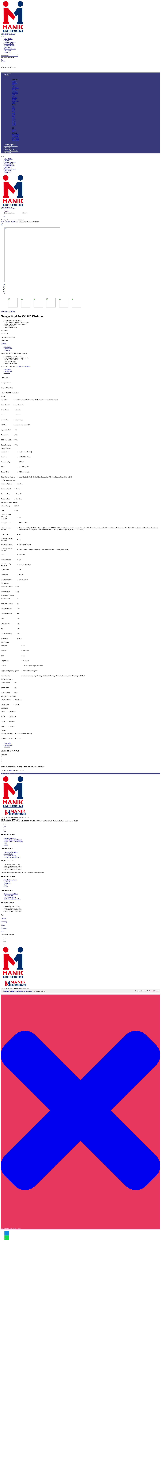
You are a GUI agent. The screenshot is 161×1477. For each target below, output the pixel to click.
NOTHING (15, 91)
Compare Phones (9, 45)
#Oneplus (3, 928)
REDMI (14, 99)
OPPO (13, 94)
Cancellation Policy (10, 855)
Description (7, 347)
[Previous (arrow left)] (3, 738)
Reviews (7, 350)
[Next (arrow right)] (157, 738)
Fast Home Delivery (10, 42)
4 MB (13, 113)
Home (2, 222)
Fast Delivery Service (10, 880)
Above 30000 (15, 140)
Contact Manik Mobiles (11, 151)
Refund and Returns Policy (12, 857)
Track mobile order (10, 49)
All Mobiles (7, 73)
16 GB (13, 121)
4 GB (13, 111)
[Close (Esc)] (159, 2)
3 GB (13, 109)
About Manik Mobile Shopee (13, 840)
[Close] (80, 1226)
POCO (13, 96)
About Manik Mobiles (11, 146)
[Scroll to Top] (1, 993)
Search (6, 211)
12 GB (13, 119)
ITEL (13, 86)
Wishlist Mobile (9, 44)
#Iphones (3, 918)
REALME (14, 98)
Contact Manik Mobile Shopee (13, 841)
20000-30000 (15, 138)
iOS (13, 131)
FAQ (5, 843)
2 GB (13, 108)
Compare (3, 343)
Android (14, 129)
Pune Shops (7, 47)
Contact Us (7, 52)
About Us (7, 881)
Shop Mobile (8, 39)
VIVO (13, 103)
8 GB (13, 118)
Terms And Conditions (11, 852)
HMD (13, 84)
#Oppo (3, 925)
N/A (13, 106)
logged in (11, 770)
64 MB (14, 124)
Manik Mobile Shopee (18, 991)
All (2, 311)
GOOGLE (14, 83)
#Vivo (2, 931)
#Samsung (4, 922)
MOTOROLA (15, 88)
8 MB (13, 116)
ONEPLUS (15, 93)
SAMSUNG (15, 101)
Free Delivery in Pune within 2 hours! (11, 1228)
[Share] (155, 2)
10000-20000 (15, 136)
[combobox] (9, 56)
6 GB (13, 114)
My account (7, 50)
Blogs (6, 845)
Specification (8, 348)
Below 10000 (15, 134)
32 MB (14, 123)
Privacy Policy (8, 854)
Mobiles (6, 40)
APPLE (14, 81)
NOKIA (14, 89)
